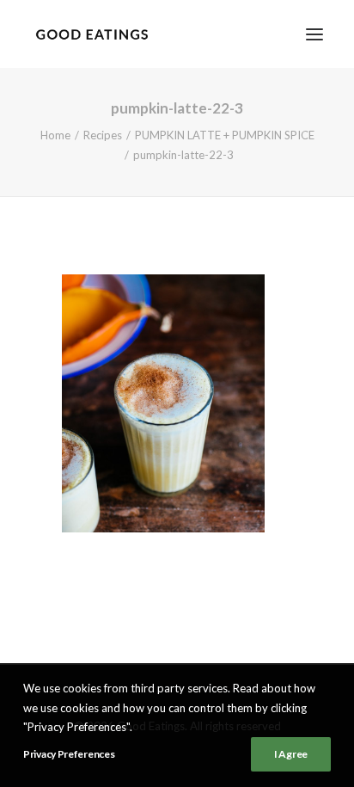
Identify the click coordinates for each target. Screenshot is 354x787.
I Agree (291, 753)
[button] (314, 34)
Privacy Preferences (68, 753)
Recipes (102, 135)
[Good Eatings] (91, 34)
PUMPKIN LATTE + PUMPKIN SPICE (224, 135)
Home (55, 135)
